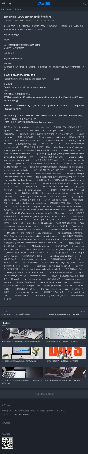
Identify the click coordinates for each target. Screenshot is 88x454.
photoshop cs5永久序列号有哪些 (16, 314)
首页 (2, 9)
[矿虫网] (44, 5)
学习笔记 (10, 9)
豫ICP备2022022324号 (22, 414)
